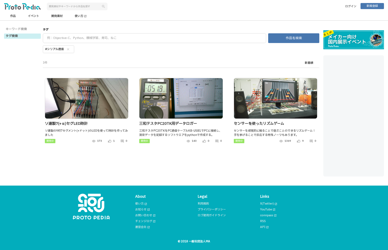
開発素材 (57, 16)
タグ (45, 29)
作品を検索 (294, 38)
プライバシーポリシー (212, 209)
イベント (33, 16)
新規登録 (372, 6)
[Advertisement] (353, 115)
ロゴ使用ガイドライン (212, 215)
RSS (263, 221)
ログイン (350, 6)
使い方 (81, 16)
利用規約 (203, 204)
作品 (13, 16)
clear (68, 49)
